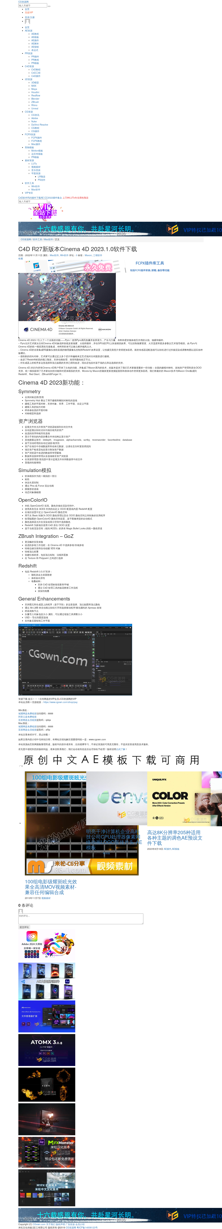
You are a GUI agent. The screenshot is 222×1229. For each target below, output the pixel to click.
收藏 (20, 258)
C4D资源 (29, 66)
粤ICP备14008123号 (87, 1227)
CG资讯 (35, 114)
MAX (33, 85)
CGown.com (39, 1224)
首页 (27, 9)
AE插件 (35, 40)
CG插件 (35, 131)
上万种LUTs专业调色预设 (75, 197)
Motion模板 (37, 150)
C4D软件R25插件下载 (29, 197)
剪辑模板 (29, 147)
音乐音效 (35, 170)
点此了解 (120, 749)
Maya (34, 89)
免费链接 (27, 713)
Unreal (34, 108)
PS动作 (41, 179)
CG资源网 (23, 1)
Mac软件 (35, 189)
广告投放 (70, 1224)
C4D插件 (35, 76)
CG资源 (29, 111)
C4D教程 (35, 69)
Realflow (35, 95)
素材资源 (29, 160)
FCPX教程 (36, 140)
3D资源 (28, 79)
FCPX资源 (30, 134)
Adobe (34, 118)
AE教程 (35, 33)
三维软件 (97, 255)
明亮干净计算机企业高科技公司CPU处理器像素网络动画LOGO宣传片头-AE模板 (114, 839)
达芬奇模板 (37, 153)
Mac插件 (35, 144)
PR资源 (29, 53)
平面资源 (35, 173)
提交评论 (24, 927)
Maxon (88, 255)
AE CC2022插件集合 (51, 197)
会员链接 (27, 719)
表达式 (34, 50)
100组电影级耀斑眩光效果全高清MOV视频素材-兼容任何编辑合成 (51, 887)
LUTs (34, 163)
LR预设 (41, 176)
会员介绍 (80, 1224)
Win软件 (35, 186)
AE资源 (28, 30)
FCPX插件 (36, 137)
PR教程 (35, 59)
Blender (35, 98)
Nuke (34, 121)
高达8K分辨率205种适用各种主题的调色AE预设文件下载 (174, 837)
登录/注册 (30, 17)
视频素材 (35, 166)
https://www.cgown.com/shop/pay (60, 702)
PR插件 (35, 56)
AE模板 (35, 37)
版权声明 (60, 1224)
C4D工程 (35, 72)
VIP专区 (29, 192)
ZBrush (35, 101)
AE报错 (35, 46)
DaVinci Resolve (39, 124)
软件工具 (29, 183)
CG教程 (35, 127)
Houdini (35, 92)
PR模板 (35, 63)
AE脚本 (35, 43)
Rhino (34, 105)
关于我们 (50, 1224)
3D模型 (35, 82)
